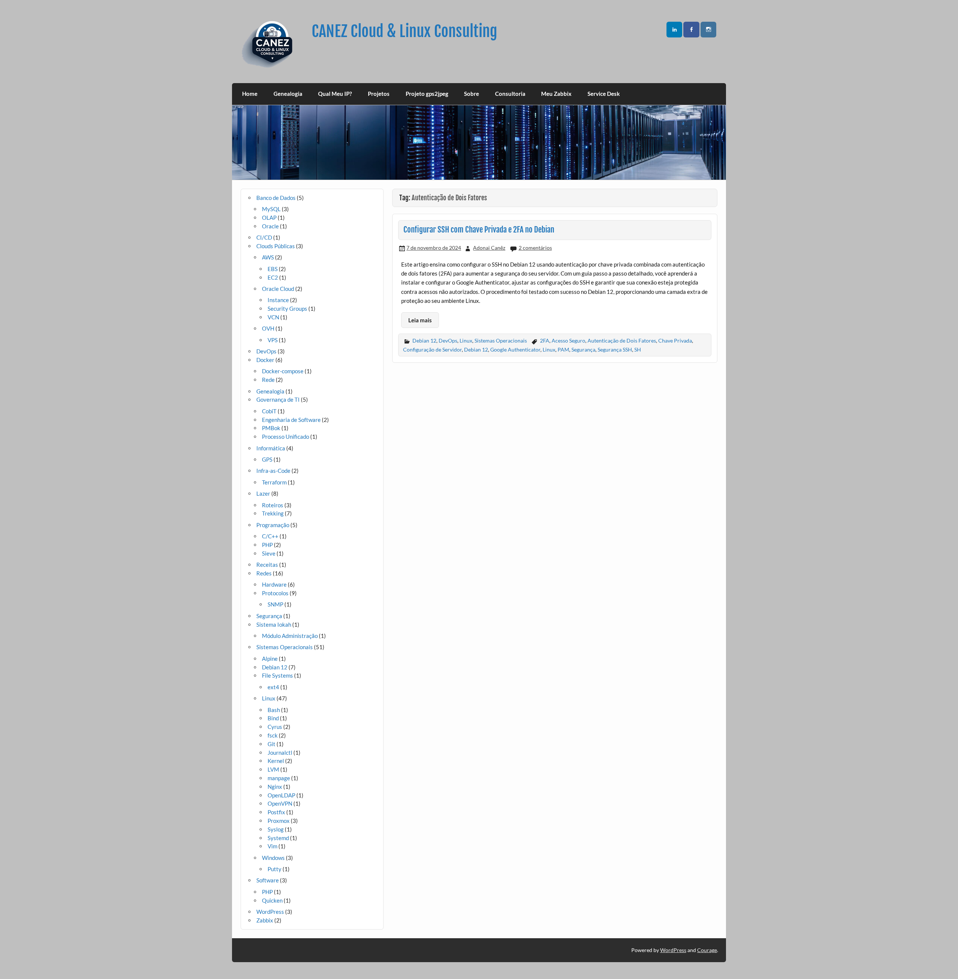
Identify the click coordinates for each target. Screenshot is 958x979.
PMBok (271, 428)
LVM (273, 769)
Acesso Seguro (568, 340)
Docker (265, 359)
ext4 (273, 687)
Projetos (379, 93)
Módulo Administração (290, 635)
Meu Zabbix (556, 93)
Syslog (276, 829)
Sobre (471, 93)
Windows (273, 857)
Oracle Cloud (278, 288)
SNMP (275, 604)
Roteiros (272, 505)
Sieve (268, 553)
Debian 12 (424, 340)
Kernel (276, 760)
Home (249, 93)
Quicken (272, 900)
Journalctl (280, 752)
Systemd (278, 837)
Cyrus (275, 726)
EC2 (273, 277)
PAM (563, 349)
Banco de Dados (276, 197)
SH (637, 349)
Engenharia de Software (291, 419)
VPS (273, 340)
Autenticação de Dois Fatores (622, 340)
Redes (264, 573)
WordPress (270, 911)
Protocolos (275, 593)
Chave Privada (675, 340)
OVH (268, 328)
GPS (267, 459)
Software (267, 880)
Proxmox (279, 820)
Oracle (270, 226)
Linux (466, 340)
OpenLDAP (281, 795)
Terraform (274, 482)
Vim (272, 846)
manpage (279, 778)
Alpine (270, 658)
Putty (274, 869)
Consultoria (510, 93)
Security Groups (287, 308)
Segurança (583, 349)
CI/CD (264, 237)
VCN (273, 317)
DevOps (448, 340)
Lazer (263, 493)
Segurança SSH (615, 349)
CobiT (269, 411)
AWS (268, 257)
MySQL (271, 209)
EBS (273, 268)
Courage (707, 950)
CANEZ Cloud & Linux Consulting (404, 31)
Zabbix (264, 920)
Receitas (267, 564)
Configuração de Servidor (432, 349)
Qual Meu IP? (335, 93)
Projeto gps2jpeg (427, 93)
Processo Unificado (285, 436)
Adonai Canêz (489, 247)
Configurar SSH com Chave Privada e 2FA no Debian (478, 229)
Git (271, 744)
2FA (544, 340)
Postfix (276, 812)
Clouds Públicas (275, 246)
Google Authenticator (515, 349)
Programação (272, 525)
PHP (267, 544)
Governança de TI (278, 399)
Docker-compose (282, 371)
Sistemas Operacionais (501, 340)
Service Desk (604, 93)
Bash (274, 709)
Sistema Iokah (273, 624)
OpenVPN (280, 803)
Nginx (275, 786)
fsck (273, 735)
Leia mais (420, 320)
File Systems (277, 675)
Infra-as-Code (273, 470)
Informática (270, 448)
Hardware (274, 584)
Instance (278, 300)
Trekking (273, 513)
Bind (273, 718)
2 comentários (535, 247)
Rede (268, 379)
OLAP (269, 217)
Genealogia (288, 93)
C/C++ (270, 536)
